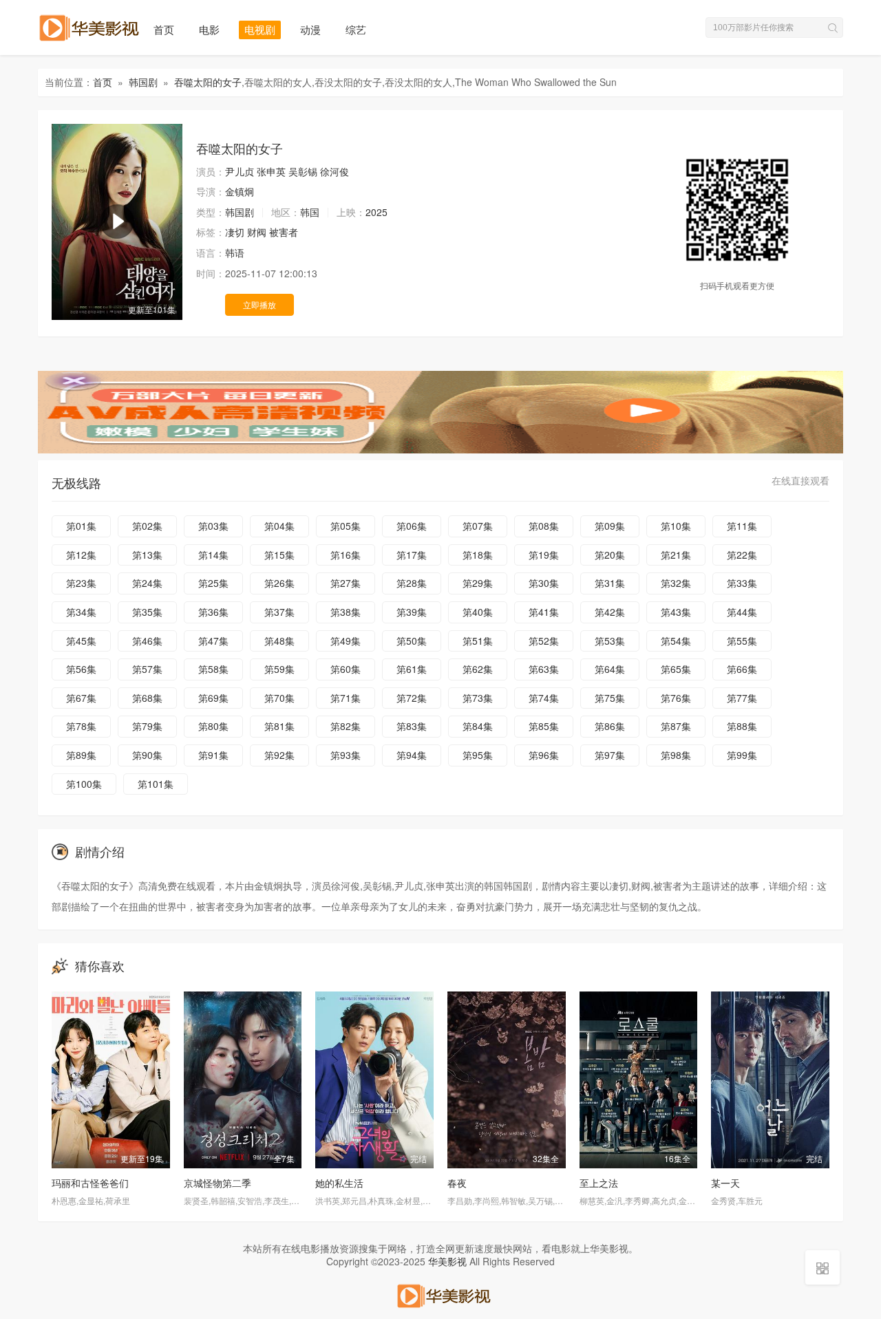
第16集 (345, 554)
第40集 (478, 612)
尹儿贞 (239, 171)
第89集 (81, 755)
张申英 (271, 171)
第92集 (279, 755)
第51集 (478, 640)
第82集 (345, 726)
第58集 (213, 669)
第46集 (147, 640)
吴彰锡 (302, 171)
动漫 (310, 29)
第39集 (411, 612)
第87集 (676, 726)
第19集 (544, 554)
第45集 (81, 640)
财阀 (256, 232)
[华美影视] (440, 1294)
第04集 (279, 526)
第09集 (610, 526)
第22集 (742, 554)
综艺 (356, 29)
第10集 (676, 526)
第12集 (81, 554)
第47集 (213, 640)
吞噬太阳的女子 (208, 82)
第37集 (279, 612)
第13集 (147, 554)
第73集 (478, 698)
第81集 (279, 726)
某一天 (725, 1183)
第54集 (676, 640)
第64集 (610, 669)
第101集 (155, 784)
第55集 (742, 640)
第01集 (81, 526)
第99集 (742, 755)
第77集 (742, 698)
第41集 (544, 612)
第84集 (478, 726)
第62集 (478, 669)
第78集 (81, 726)
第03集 (213, 526)
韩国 (309, 212)
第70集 (279, 698)
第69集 (213, 698)
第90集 (147, 755)
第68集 (147, 698)
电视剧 (259, 29)
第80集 (213, 726)
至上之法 (599, 1183)
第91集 (213, 755)
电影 (209, 29)
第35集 (147, 612)
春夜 (457, 1183)
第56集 (81, 669)
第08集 (544, 526)
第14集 (213, 554)
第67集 (81, 698)
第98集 (676, 755)
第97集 (610, 755)
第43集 (676, 612)
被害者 (283, 232)
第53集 (610, 640)
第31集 (610, 583)
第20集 (610, 554)
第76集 (676, 698)
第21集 (676, 554)
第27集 (345, 583)
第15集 (279, 554)
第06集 (411, 526)
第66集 (742, 669)
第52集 (544, 640)
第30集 (544, 583)
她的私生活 (339, 1183)
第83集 (411, 726)
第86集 (610, 726)
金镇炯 (239, 191)
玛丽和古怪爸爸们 (90, 1183)
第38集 (345, 612)
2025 (376, 212)
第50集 (411, 640)
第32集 (676, 583)
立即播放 (259, 304)
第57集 (147, 669)
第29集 (478, 583)
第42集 (610, 612)
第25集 (213, 583)
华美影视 (447, 1261)
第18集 (478, 554)
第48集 (279, 640)
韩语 (234, 252)
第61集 (411, 669)
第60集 (345, 669)
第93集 (345, 755)
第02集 (147, 526)
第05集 (345, 526)
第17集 (411, 554)
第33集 (742, 583)
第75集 (610, 698)
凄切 (234, 232)
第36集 (213, 612)
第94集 (411, 755)
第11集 (742, 526)
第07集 (478, 526)
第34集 (81, 612)
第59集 (279, 669)
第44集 (742, 612)
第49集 (345, 640)
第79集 (147, 726)
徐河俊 (334, 171)
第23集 (81, 583)
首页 (163, 29)
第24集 (147, 583)
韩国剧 (143, 82)
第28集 (411, 583)
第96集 (544, 755)
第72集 (411, 698)
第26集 (279, 583)
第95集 (478, 755)
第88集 (742, 726)
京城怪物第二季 (217, 1183)
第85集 (544, 726)
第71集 (345, 698)
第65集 (676, 669)
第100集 (84, 784)
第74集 (544, 698)
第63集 (544, 669)
